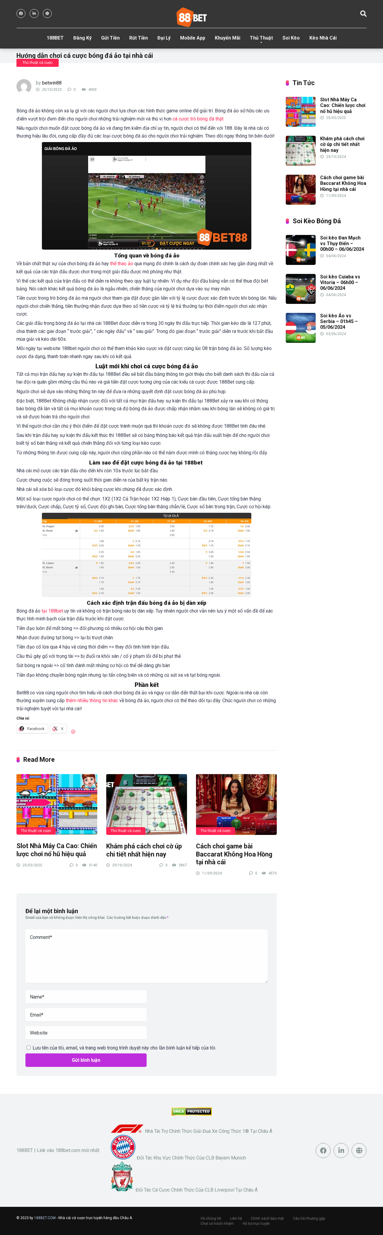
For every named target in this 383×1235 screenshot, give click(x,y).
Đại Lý (164, 38)
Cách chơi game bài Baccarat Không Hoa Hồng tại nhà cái (234, 854)
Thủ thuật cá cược (37, 63)
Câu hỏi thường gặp (309, 1218)
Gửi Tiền (110, 38)
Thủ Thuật (261, 38)
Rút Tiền (138, 38)
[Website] (47, 13)
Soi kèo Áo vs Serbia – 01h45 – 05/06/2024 (339, 321)
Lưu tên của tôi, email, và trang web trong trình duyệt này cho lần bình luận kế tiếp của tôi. (124, 1048)
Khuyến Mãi (227, 38)
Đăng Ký (82, 38)
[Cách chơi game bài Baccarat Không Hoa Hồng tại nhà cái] (236, 804)
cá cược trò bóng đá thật (198, 119)
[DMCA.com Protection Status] (191, 1114)
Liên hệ (236, 1218)
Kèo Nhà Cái (323, 38)
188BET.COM (45, 1218)
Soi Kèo (291, 38)
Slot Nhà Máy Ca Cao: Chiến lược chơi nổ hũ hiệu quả (56, 850)
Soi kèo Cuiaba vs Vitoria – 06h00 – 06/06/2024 (340, 282)
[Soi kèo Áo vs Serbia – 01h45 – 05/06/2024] (301, 341)
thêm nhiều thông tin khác (92, 700)
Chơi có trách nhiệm (217, 1224)
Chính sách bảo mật (267, 1218)
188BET (55, 38)
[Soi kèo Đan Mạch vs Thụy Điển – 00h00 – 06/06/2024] (301, 263)
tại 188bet (52, 611)
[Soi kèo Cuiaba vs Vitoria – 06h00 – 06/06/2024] (301, 302)
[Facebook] (20, 13)
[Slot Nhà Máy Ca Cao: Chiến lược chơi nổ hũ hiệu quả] (56, 804)
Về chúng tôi (210, 1218)
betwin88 (52, 83)
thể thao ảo (121, 263)
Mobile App (192, 38)
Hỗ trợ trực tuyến (256, 1224)
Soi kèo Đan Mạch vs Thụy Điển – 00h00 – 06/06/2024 (342, 243)
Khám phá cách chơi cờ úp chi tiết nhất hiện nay (144, 850)
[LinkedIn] (34, 13)
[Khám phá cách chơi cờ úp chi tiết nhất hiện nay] (146, 804)
